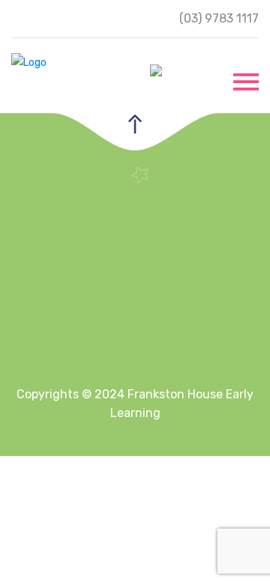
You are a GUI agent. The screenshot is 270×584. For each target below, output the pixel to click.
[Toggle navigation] (246, 80)
